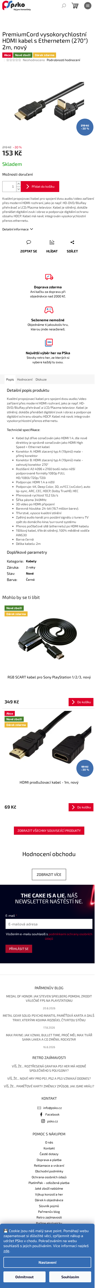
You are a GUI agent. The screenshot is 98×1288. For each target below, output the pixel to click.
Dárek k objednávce (49, 1200)
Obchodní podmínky (49, 1171)
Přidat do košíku (43, 186)
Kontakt (49, 1148)
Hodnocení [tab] (24, 379)
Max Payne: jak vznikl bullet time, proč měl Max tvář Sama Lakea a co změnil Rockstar (49, 1037)
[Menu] (87, 5)
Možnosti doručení (17, 174)
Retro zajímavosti (49, 1217)
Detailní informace (15, 229)
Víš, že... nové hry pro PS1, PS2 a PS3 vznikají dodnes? (49, 1078)
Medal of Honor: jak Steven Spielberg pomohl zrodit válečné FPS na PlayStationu (49, 998)
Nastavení (47, 1262)
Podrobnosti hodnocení (63, 60)
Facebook (52, 1114)
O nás (49, 1142)
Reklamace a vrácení (49, 1165)
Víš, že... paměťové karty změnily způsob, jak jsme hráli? (49, 1086)
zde (6, 1250)
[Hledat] (63, 5)
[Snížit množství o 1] (18, 189)
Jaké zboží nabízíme (49, 1188)
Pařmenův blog (49, 1211)
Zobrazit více (49, 874)
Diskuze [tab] (41, 379)
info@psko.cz (52, 1108)
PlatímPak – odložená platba (49, 1183)
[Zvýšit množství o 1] (18, 184)
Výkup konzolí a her (49, 1194)
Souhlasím (70, 1277)
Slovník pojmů (49, 1206)
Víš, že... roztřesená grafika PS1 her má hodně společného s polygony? (49, 1068)
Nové (30, 573)
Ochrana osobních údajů (49, 1177)
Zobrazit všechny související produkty (49, 830)
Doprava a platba (49, 1160)
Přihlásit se (18, 949)
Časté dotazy (49, 1154)
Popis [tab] (10, 379)
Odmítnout (24, 1277)
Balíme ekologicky (49, 1223)
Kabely (31, 561)
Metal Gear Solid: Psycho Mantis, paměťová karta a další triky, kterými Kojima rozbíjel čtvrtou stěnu (49, 1018)
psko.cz (52, 1121)
